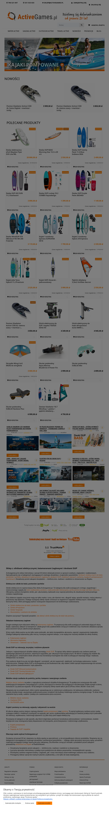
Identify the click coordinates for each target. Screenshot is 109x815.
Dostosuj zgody (29, 803)
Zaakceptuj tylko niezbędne (13, 803)
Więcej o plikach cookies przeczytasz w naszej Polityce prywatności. (28, 799)
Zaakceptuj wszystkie (44, 803)
